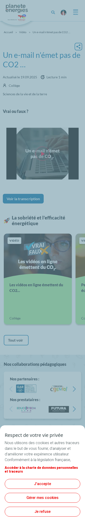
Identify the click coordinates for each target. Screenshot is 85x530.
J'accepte (42, 484)
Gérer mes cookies (42, 497)
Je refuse (42, 511)
